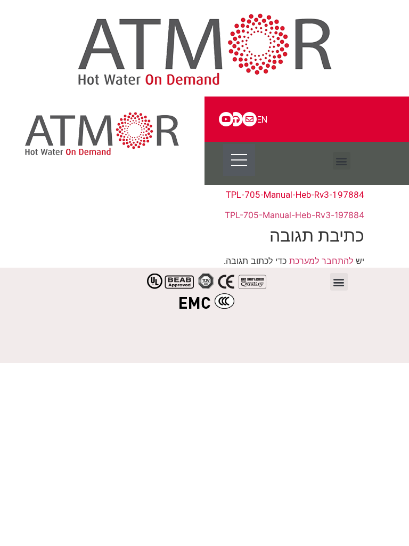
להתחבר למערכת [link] (321, 260)
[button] (341, 161)
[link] (204, 48)
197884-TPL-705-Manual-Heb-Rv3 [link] (294, 215)
